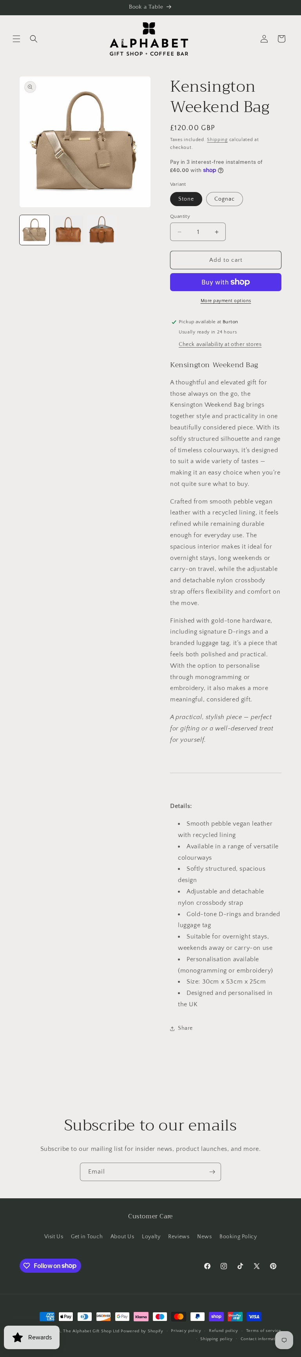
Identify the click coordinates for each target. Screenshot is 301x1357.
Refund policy (223, 1330)
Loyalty (151, 1237)
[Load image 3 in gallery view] (102, 230)
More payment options (226, 300)
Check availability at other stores (220, 344)
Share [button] (185, 1028)
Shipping (217, 139)
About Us (122, 1237)
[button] (16, 38)
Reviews (178, 1237)
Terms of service (263, 1330)
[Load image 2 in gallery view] (68, 230)
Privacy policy (186, 1330)
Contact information (261, 1339)
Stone (186, 199)
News (204, 1237)
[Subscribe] (212, 1172)
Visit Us (53, 1237)
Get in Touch (87, 1237)
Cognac (224, 199)
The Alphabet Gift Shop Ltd (91, 1331)
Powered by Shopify (142, 1331)
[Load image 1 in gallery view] (34, 230)
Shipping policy (216, 1339)
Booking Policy (238, 1237)
